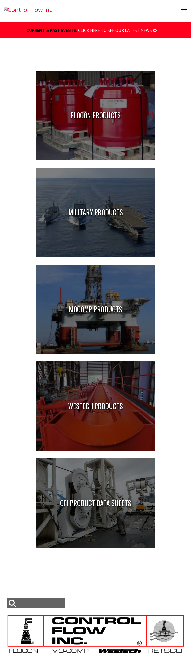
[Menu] (184, 11)
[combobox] (36, 603)
